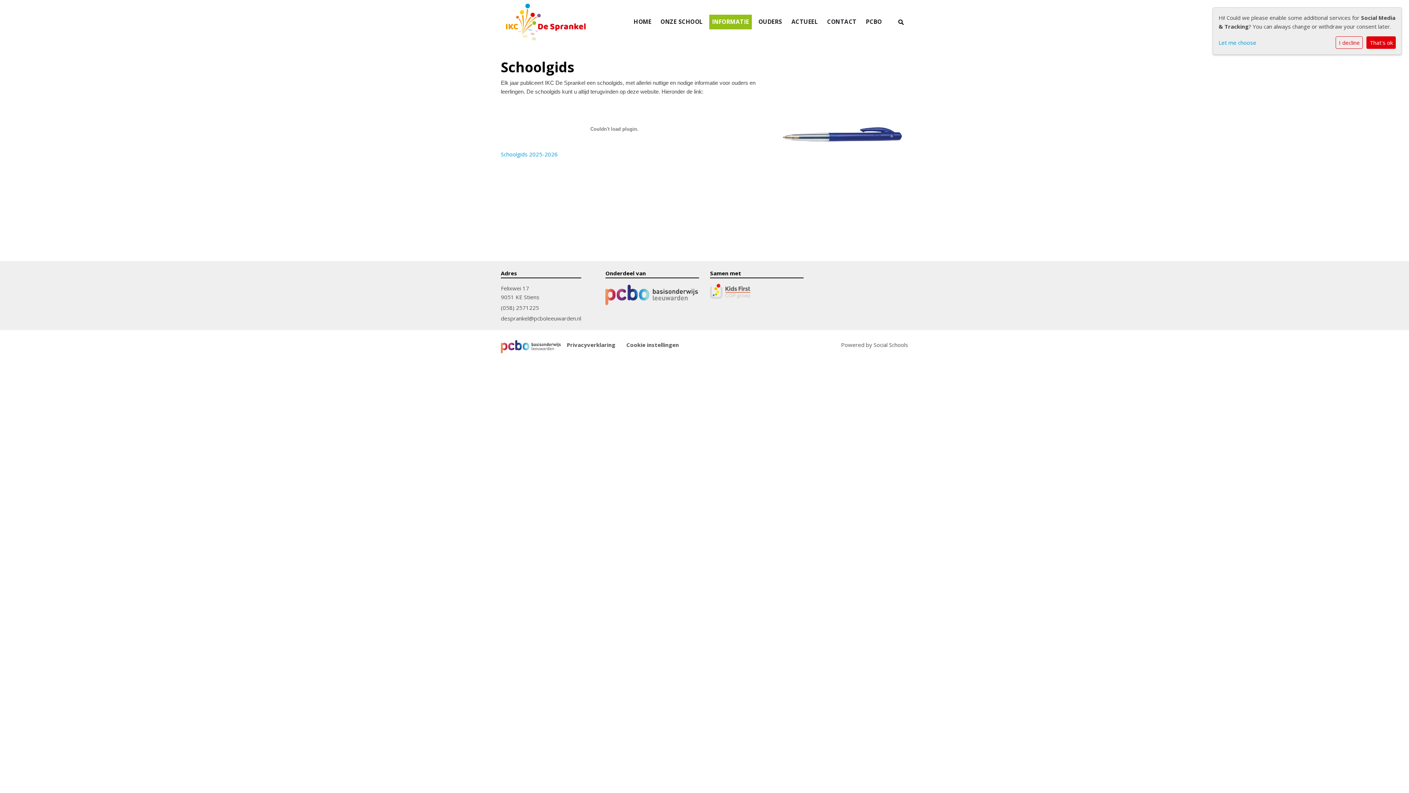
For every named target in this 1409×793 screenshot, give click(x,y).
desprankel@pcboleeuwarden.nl (541, 318)
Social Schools (891, 344)
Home (642, 22)
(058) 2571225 (520, 307)
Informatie (730, 22)
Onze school (681, 22)
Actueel (804, 22)
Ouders (770, 22)
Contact (842, 22)
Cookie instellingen (652, 345)
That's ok (1381, 42)
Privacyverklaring (591, 345)
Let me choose (1237, 42)
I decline (1349, 42)
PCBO (874, 22)
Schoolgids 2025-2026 (529, 154)
